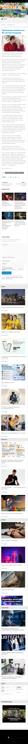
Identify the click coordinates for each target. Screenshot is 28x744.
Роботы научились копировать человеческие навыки (11, 677)
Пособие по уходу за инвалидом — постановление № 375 (11, 407)
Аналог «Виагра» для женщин (9, 540)
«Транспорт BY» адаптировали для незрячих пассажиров (13, 357)
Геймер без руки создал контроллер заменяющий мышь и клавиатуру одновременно (20, 205)
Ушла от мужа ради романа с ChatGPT (12, 565)
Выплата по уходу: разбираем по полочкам (13, 433)
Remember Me (19, 689)
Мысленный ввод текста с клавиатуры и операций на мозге (12, 629)
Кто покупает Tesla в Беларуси (21, 184)
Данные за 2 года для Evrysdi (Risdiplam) (7, 184)
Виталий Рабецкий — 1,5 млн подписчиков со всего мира (13, 488)
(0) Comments (14, 631)
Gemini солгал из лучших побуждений (11, 513)
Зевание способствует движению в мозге (7, 203)
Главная (3, 25)
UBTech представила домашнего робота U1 (12, 653)
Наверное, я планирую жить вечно (10, 332)
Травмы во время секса (7, 589)
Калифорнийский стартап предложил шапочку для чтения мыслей (19, 223)
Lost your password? (6, 693)
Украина (21, 172)
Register (19, 692)
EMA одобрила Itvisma (7, 382)
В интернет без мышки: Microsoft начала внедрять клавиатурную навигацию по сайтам (12, 461)
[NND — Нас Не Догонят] (14, 7)
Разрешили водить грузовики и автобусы (12, 307)
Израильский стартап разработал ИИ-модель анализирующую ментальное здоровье (8, 224)
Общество (15, 172)
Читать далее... (4, 310)
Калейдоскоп (11, 25)
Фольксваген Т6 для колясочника (14, 719)
